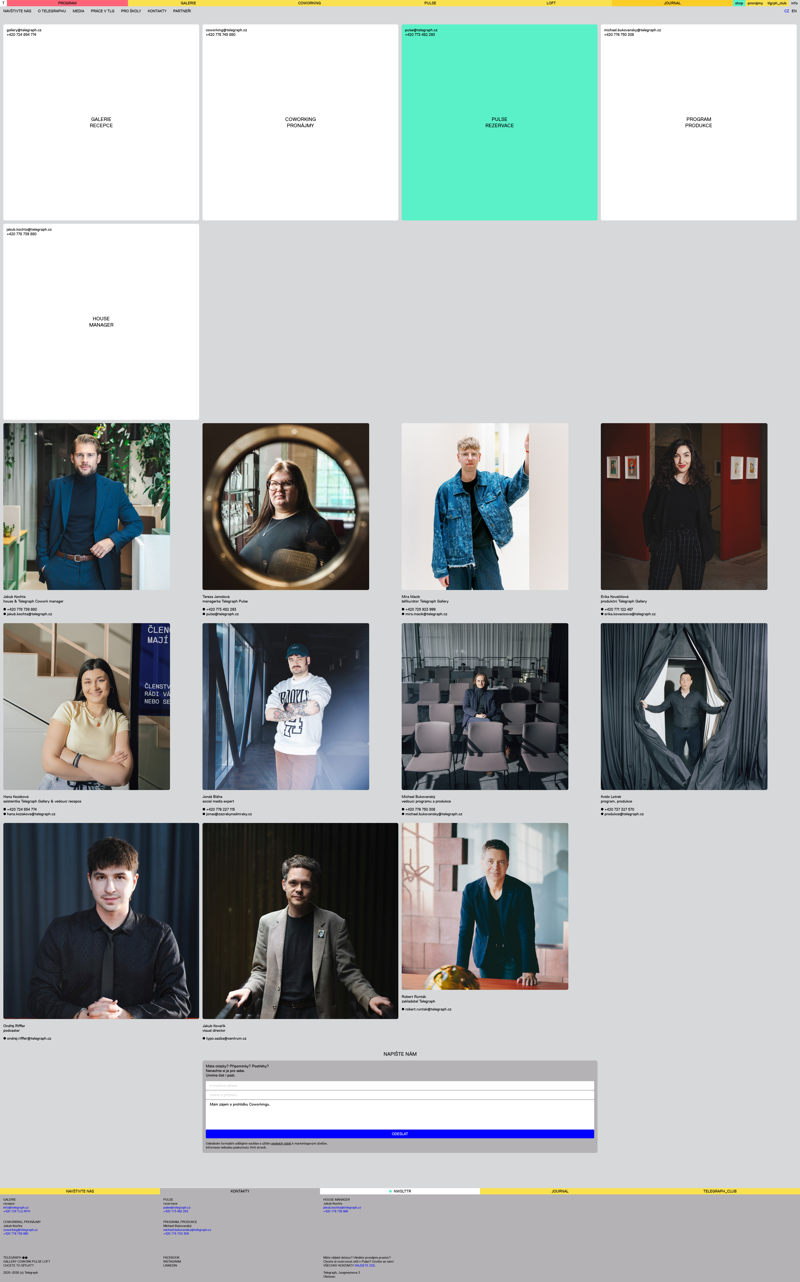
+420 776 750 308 (619, 34)
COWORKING (309, 3)
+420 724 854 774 (21, 34)
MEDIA (78, 11)
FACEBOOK (171, 1257)
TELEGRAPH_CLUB (720, 1191)
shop (739, 3)
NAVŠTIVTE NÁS (17, 11)
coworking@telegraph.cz (226, 30)
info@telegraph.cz (16, 1207)
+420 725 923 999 (420, 609)
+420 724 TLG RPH (16, 1211)
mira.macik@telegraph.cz (426, 614)
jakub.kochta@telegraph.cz (29, 229)
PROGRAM (67, 3)
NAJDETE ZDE (365, 1265)
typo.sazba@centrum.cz (226, 1038)
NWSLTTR (402, 1191)
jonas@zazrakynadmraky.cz (229, 814)
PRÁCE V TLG (102, 11)
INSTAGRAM (172, 1261)
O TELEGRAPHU (52, 11)
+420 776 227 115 (220, 809)
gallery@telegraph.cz (24, 30)
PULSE (430, 3)
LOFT (551, 3)
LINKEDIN (170, 1265)
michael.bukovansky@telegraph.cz (632, 30)
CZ (786, 11)
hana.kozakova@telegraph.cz (31, 814)
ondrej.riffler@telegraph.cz (29, 1038)
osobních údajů (281, 1143)
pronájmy (755, 3)
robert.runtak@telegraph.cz (428, 1009)
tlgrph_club (777, 3)
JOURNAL (672, 3)
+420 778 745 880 (220, 34)
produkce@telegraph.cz (624, 814)
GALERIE (188, 3)
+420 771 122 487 (619, 609)
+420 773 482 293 (420, 34)
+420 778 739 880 (21, 234)
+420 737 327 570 (619, 809)
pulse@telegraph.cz (421, 30)
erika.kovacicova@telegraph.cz (630, 614)
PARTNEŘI (182, 11)
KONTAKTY (157, 11)
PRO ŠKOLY (131, 11)
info (794, 3)
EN (794, 11)
